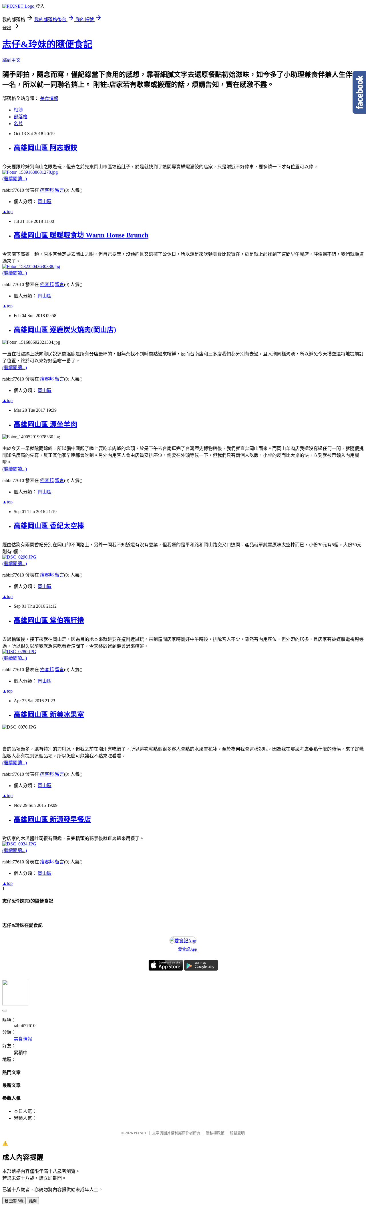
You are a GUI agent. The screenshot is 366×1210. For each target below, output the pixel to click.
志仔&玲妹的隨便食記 (47, 44)
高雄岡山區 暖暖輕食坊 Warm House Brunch (81, 235)
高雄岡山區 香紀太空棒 (49, 525)
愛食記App (187, 949)
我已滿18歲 (14, 1201)
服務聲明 (237, 1133)
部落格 (20, 116)
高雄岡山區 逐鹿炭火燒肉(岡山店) (65, 329)
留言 (59, 190)
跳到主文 (11, 60)
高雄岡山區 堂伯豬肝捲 (49, 620)
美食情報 (49, 98)
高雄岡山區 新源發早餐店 (52, 819)
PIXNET (140, 1133)
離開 (33, 1201)
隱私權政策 (215, 1133)
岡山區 (44, 201)
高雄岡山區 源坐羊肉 (45, 424)
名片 (18, 123)
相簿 (18, 109)
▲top (7, 211)
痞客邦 (47, 190)
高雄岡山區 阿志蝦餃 (45, 147)
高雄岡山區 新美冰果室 (49, 714)
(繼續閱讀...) (14, 178)
